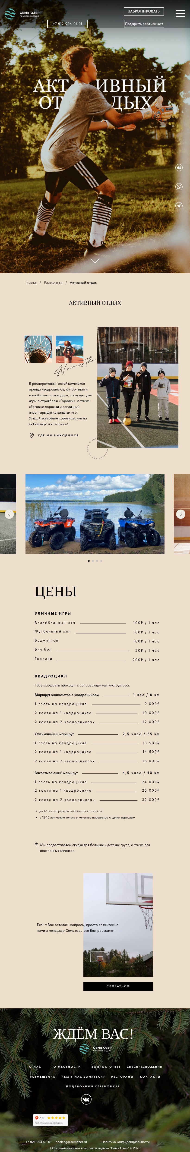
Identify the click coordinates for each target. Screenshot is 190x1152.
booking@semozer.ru (71, 1142)
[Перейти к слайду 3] (97, 561)
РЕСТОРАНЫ (122, 1076)
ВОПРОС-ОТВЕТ (106, 1066)
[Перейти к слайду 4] (101, 561)
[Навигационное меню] (180, 14)
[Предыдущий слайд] (9, 514)
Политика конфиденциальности (125, 1142)
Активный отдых (83, 282)
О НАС (35, 1066)
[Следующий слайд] (180, 514)
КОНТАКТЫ (150, 1076)
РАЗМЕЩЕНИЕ (42, 1076)
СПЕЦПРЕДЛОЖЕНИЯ (144, 1066)
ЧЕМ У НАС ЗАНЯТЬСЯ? (83, 1076)
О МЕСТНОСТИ (67, 1066)
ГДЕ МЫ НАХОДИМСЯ (58, 435)
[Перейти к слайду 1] (89, 561)
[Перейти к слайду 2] (93, 561)
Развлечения (53, 282)
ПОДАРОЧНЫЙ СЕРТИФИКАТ (93, 1086)
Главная (31, 282)
